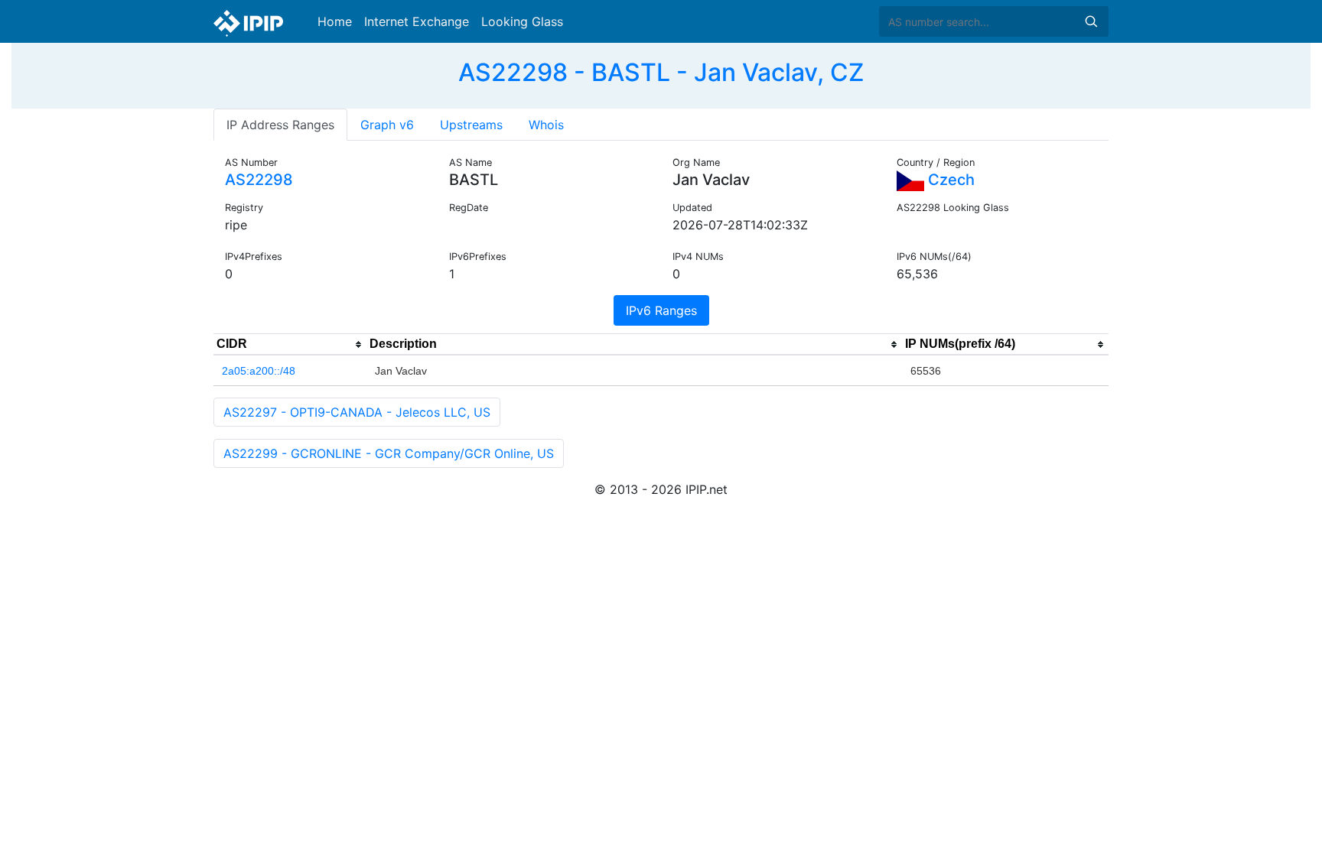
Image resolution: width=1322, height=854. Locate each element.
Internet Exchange (416, 21)
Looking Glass (522, 21)
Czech (949, 179)
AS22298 (259, 179)
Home (334, 21)
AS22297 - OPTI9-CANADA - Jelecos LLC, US (356, 412)
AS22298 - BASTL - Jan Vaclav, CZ (661, 72)
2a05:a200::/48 (258, 371)
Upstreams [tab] (471, 124)
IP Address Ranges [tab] (280, 124)
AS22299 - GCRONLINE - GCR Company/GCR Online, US (388, 453)
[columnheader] (289, 345)
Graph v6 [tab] (387, 124)
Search (1091, 21)
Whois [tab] (546, 124)
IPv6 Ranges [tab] (661, 310)
